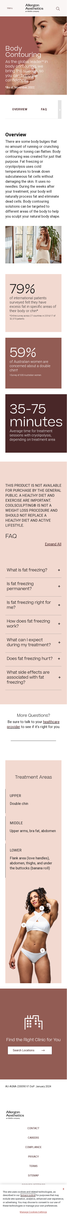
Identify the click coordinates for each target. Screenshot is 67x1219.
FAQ (44, 109)
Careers (33, 1137)
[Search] (58, 9)
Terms (33, 1166)
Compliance (33, 1147)
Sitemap (33, 1175)
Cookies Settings (38, 1212)
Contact (33, 1128)
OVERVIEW (19, 109)
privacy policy (28, 1195)
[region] (33, 1200)
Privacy (33, 1156)
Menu (10, 8)
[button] (41, 908)
